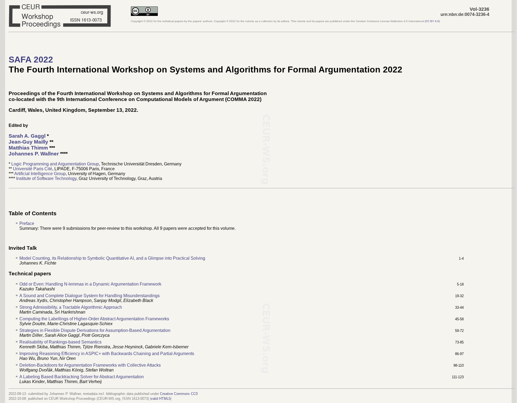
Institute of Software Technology (46, 178)
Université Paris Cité (32, 168)
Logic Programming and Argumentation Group (55, 164)
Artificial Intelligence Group (40, 173)
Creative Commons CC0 (179, 394)
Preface (26, 223)
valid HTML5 (160, 399)
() (432, 21)
